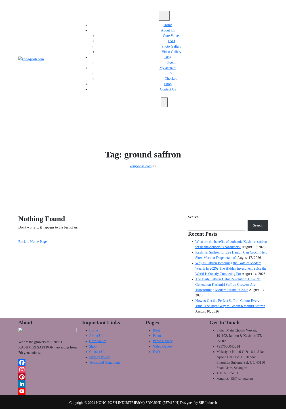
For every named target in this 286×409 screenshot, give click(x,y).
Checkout (171, 78)
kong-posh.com (140, 166)
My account (168, 68)
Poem (171, 62)
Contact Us (168, 89)
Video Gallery (171, 52)
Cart (171, 73)
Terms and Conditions (104, 362)
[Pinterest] (47, 376)
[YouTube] (47, 391)
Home (168, 25)
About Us (168, 30)
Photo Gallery (171, 46)
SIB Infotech (208, 403)
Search (193, 217)
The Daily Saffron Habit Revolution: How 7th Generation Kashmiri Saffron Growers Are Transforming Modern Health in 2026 (228, 284)
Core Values (171, 36)
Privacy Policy (99, 357)
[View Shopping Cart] (257, 59)
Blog (167, 57)
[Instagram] (47, 369)
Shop (168, 84)
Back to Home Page (32, 241)
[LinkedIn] (47, 384)
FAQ (171, 41)
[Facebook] (47, 362)
